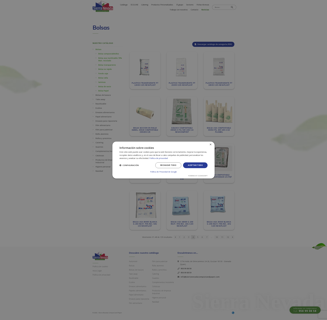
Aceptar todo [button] (195, 165)
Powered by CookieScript (198, 176)
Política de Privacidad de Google (163, 172)
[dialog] (163, 160)
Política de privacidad (158, 158)
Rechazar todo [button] (168, 165)
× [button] (210, 145)
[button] (129, 165)
